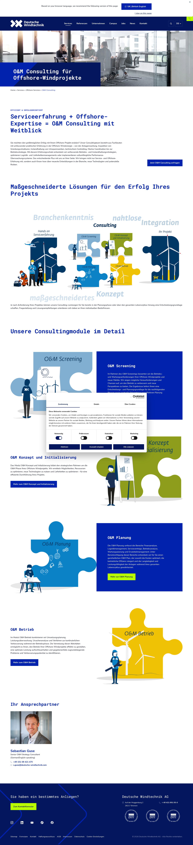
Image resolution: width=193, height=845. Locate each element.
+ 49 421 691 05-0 (170, 802)
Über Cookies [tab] (130, 404)
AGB (59, 836)
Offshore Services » (33, 90)
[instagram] (11, 822)
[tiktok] (42, 822)
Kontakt (33, 836)
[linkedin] (22, 822)
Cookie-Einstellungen (95, 836)
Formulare (23, 836)
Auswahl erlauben (96, 447)
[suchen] (171, 23)
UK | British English (137, 6)
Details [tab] (96, 404)
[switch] (84, 438)
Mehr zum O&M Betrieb (24, 662)
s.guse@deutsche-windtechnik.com (30, 765)
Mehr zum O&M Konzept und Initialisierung (33, 484)
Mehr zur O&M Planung (121, 576)
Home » (13, 90)
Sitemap (13, 836)
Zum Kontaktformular (23, 806)
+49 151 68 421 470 (23, 762)
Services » (21, 90)
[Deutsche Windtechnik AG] (27, 23)
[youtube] (32, 822)
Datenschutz (79, 836)
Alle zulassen (128, 447)
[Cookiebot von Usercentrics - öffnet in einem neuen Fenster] (134, 397)
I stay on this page (143, 13)
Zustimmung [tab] (63, 404)
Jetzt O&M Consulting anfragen (165, 162)
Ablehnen (64, 447)
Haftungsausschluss (47, 836)
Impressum (67, 836)
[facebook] (52, 822)
